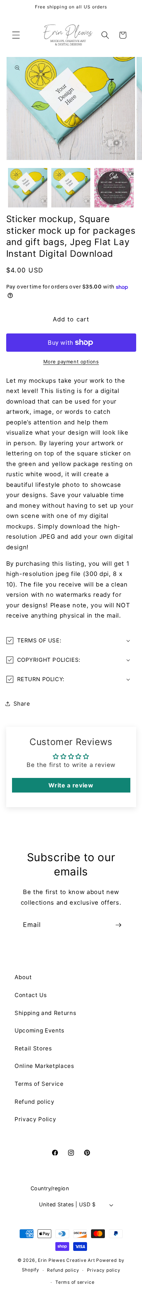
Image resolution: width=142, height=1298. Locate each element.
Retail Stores (33, 1048)
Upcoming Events (39, 1030)
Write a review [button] (70, 785)
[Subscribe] (118, 925)
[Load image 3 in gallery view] (114, 187)
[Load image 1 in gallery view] (27, 187)
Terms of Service (39, 1083)
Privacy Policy (35, 1119)
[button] (16, 35)
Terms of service (74, 1282)
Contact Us (31, 995)
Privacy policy (104, 1270)
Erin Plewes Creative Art (66, 1260)
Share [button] (21, 703)
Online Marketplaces (44, 1065)
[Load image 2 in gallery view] (71, 187)
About (23, 977)
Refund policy (35, 1101)
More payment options (71, 361)
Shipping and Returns (45, 1012)
